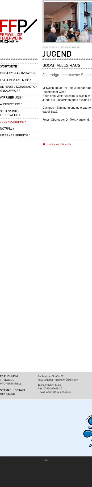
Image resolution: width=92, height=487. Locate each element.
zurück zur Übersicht (59, 144)
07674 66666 (54, 385)
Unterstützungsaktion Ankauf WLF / (19, 88)
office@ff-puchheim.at (58, 392)
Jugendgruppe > (13, 121)
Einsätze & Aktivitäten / (18, 73)
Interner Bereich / (14, 135)
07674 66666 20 (53, 388)
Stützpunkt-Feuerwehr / (10, 113)
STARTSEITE (49, 47)
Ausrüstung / (10, 104)
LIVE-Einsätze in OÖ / (15, 80)
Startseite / (9, 66)
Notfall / (7, 128)
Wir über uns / (11, 97)
